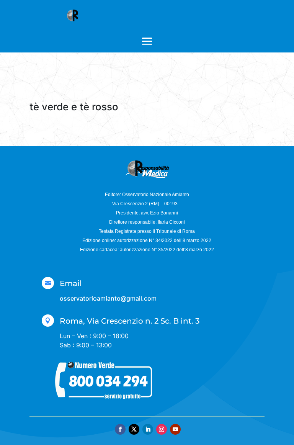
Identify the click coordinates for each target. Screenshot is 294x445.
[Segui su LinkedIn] (147, 429)
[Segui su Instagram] (161, 429)
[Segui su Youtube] (175, 429)
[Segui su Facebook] (120, 429)
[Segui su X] (134, 429)
